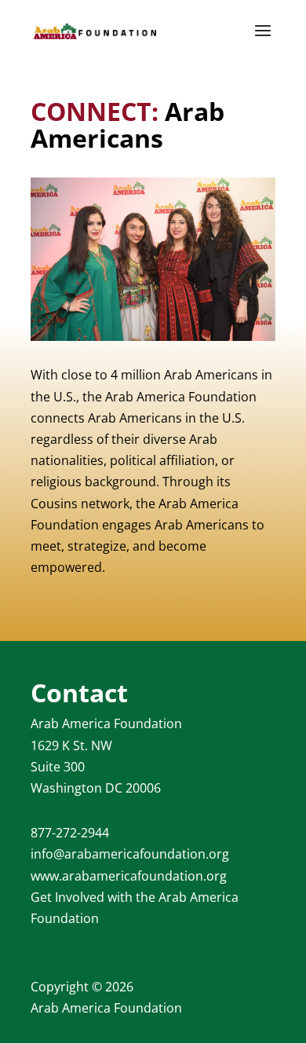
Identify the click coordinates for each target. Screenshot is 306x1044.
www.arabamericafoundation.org (129, 876)
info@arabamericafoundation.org (130, 854)
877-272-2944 (70, 832)
